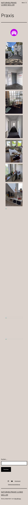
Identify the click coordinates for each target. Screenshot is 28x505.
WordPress (17, 498)
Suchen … (4, 459)
